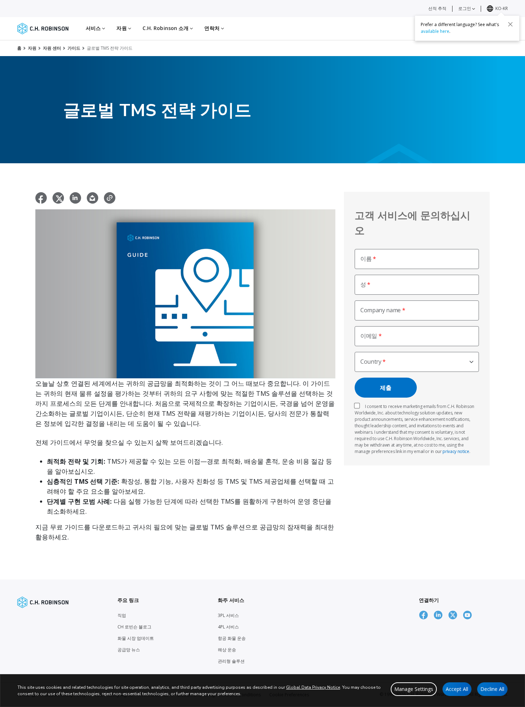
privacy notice (455, 451)
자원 (32, 48)
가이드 (74, 48)
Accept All (457, 689)
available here (435, 31)
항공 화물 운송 (232, 638)
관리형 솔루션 (231, 661)
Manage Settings (413, 689)
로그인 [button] (465, 8)
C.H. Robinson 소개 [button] (166, 28)
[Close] (510, 24)
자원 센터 (52, 48)
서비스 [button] (94, 28)
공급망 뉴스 (129, 650)
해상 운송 (227, 650)
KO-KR (501, 8)
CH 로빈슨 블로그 (134, 627)
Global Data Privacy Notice (313, 687)
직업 (122, 615)
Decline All (492, 689)
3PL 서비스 (228, 615)
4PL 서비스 (228, 627)
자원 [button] (122, 28)
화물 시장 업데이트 (136, 638)
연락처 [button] (212, 28)
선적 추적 (437, 8)
